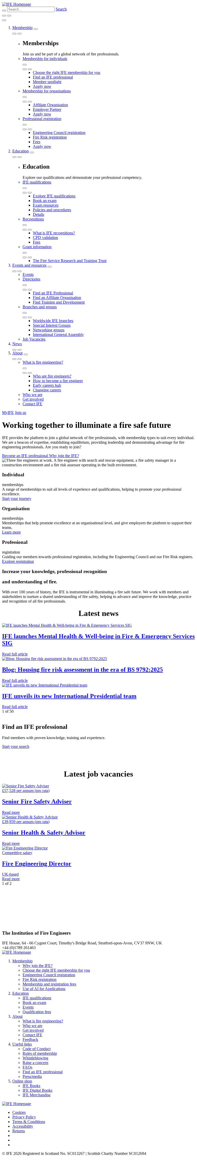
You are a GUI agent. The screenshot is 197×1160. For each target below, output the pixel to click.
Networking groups (48, 330)
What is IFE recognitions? (54, 233)
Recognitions (33, 219)
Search (61, 9)
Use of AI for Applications (44, 989)
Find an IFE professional (53, 77)
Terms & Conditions (28, 1121)
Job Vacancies (34, 339)
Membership (22, 27)
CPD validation (45, 237)
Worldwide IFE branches (53, 320)
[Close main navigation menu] (4, 20)
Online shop (22, 1081)
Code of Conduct (37, 1049)
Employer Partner (47, 109)
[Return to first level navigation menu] (25, 69)
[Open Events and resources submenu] (49, 266)
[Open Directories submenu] (25, 285)
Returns (18, 1131)
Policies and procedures (52, 210)
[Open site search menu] (4, 10)
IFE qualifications (37, 182)
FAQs (27, 1067)
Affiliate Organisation (50, 105)
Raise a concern (35, 1062)
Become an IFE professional (25, 455)
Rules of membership (40, 1053)
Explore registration (18, 561)
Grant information (37, 247)
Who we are (32, 394)
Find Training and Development (59, 302)
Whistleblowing (35, 1058)
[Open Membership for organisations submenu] (25, 97)
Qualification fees (37, 1012)
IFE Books (31, 1086)
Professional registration (42, 119)
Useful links (22, 1044)
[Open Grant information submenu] (25, 253)
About (17, 353)
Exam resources (45, 205)
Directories (31, 279)
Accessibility (22, 1126)
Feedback (30, 1039)
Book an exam (44, 200)
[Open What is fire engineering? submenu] (25, 368)
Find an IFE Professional (53, 293)
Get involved (33, 399)
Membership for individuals (45, 58)
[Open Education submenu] (32, 152)
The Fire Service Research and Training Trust (69, 260)
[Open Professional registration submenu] (25, 124)
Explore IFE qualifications (54, 196)
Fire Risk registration (50, 137)
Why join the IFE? (64, 455)
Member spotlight (47, 82)
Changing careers (47, 390)
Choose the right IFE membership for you (66, 72)
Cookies (19, 1112)
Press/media (32, 1076)
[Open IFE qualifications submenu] (25, 188)
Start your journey (16, 498)
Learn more (11, 532)
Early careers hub (47, 385)
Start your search (15, 746)
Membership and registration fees (49, 984)
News (17, 344)
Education (20, 151)
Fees (36, 142)
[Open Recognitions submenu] (25, 225)
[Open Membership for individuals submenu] (25, 64)
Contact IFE (32, 404)
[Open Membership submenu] (36, 29)
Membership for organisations (47, 91)
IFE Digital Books (37, 1090)
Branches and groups (40, 307)
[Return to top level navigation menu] (14, 33)
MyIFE (8, 412)
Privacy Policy (24, 1117)
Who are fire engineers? (52, 376)
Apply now (42, 86)
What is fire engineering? (43, 362)
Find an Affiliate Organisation (57, 297)
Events (28, 274)
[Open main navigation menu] (9, 15)
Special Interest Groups (52, 325)
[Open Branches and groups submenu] (25, 313)
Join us (20, 412)
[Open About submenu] (26, 354)
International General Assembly (58, 334)
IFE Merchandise (37, 1095)
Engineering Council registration (59, 132)
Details (38, 214)
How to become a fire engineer (58, 381)
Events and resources (29, 265)
